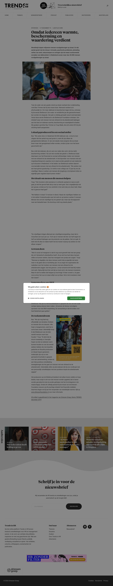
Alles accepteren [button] (76, 298)
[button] (36, 298)
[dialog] (56, 293)
